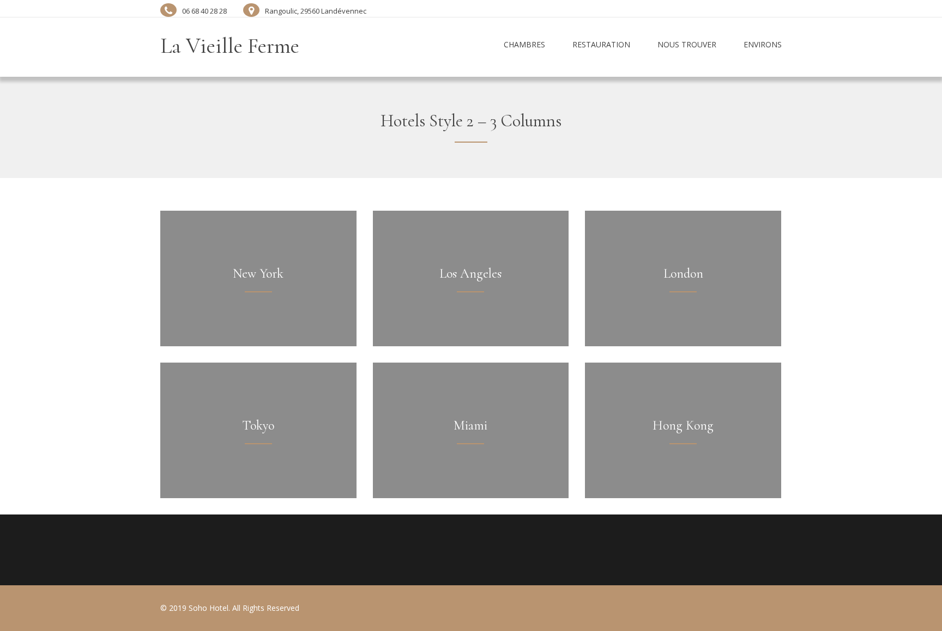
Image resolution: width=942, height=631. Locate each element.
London (683, 273)
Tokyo (258, 425)
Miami (470, 425)
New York (258, 273)
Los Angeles (470, 273)
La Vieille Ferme (229, 46)
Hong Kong (683, 425)
